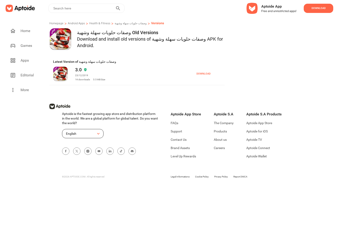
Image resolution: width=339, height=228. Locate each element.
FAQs (174, 123)
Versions (157, 23)
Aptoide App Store (259, 123)
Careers (219, 148)
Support (176, 131)
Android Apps (76, 23)
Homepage (56, 23)
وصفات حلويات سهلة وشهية (131, 23)
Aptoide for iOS (257, 131)
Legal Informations (180, 176)
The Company (224, 123)
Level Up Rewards (183, 156)
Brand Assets (180, 148)
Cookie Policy (202, 176)
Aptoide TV (254, 139)
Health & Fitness (99, 23)
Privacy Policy (221, 176)
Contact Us (179, 139)
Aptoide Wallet (256, 156)
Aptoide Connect (258, 148)
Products (220, 131)
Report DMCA (240, 176)
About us (220, 139)
